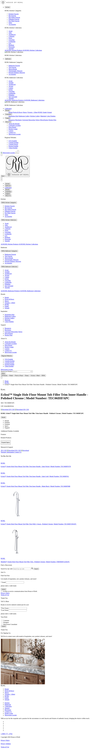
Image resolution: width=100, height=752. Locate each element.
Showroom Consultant (10, 624)
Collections (8, 108)
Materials (43, 116)
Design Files (52, 120)
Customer (6, 620)
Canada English (13, 142)
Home (6, 381)
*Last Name (4, 610)
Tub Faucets (12, 67)
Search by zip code (6, 569)
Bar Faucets (12, 16)
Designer (6, 622)
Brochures (18, 120)
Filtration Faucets (14, 19)
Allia (10, 33)
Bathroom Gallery (24, 116)
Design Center (13, 129)
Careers (11, 131)
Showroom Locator (15, 134)
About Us (8, 122)
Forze (10, 38)
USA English (13, 141)
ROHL (40, 112)
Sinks (10, 23)
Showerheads (13, 69)
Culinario (11, 36)
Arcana (11, 86)
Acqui (10, 31)
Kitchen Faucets (14, 14)
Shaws (25, 112)
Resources (12, 120)
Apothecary (12, 34)
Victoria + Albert (32, 112)
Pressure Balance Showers (17, 72)
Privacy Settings (6, 744)
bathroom (8, 59)
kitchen (7, 7)
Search (36, 569)
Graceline (12, 40)
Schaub (49, 112)
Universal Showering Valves (31, 120)
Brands (7, 110)
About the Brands (14, 124)
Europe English (13, 146)
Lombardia (12, 41)
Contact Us (12, 132)
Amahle (11, 83)
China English (13, 148)
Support (7, 118)
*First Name (4, 608)
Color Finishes (50, 116)
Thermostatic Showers (15, 71)
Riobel (11, 112)
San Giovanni (13, 97)
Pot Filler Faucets (14, 21)
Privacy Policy (5, 593)
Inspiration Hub (13, 116)
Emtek (45, 112)
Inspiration (8, 114)
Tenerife (11, 48)
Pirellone (11, 45)
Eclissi (11, 90)
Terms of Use (5, 595)
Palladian (11, 95)
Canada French (13, 144)
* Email (3, 582)
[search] (22, 371)
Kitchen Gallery (35, 116)
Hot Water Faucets (14, 17)
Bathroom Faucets (14, 65)
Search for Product (6, 371)
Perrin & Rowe (17, 112)
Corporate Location (15, 125)
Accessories (12, 24)
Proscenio (12, 47)
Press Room (12, 127)
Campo (11, 88)
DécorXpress (44, 120)
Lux (10, 43)
